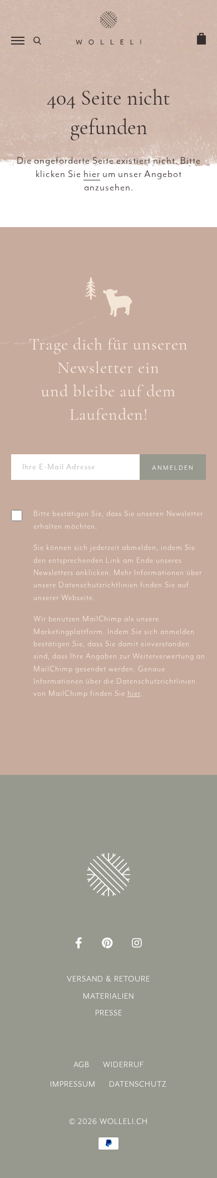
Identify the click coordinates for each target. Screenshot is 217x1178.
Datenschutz (138, 1084)
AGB (81, 1064)
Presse (108, 1013)
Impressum (73, 1084)
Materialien (108, 996)
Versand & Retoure (108, 979)
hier (91, 174)
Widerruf (123, 1064)
